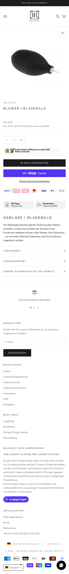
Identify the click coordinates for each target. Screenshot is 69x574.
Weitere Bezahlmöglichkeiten (34, 181)
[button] (13, 567)
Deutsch (52, 544)
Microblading (10, 437)
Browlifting (9, 426)
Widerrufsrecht (11, 382)
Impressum (9, 393)
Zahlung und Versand (14, 387)
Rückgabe (8, 404)
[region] (34, 296)
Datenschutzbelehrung (15, 376)
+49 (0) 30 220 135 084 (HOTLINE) (21, 533)
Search (7, 371)
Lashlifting (8, 421)
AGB (5, 398)
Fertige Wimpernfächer (15, 432)
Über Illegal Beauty (13, 516)
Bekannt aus (9, 528)
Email (6, 522)
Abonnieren (17, 352)
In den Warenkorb (34, 162)
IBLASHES (9, 102)
